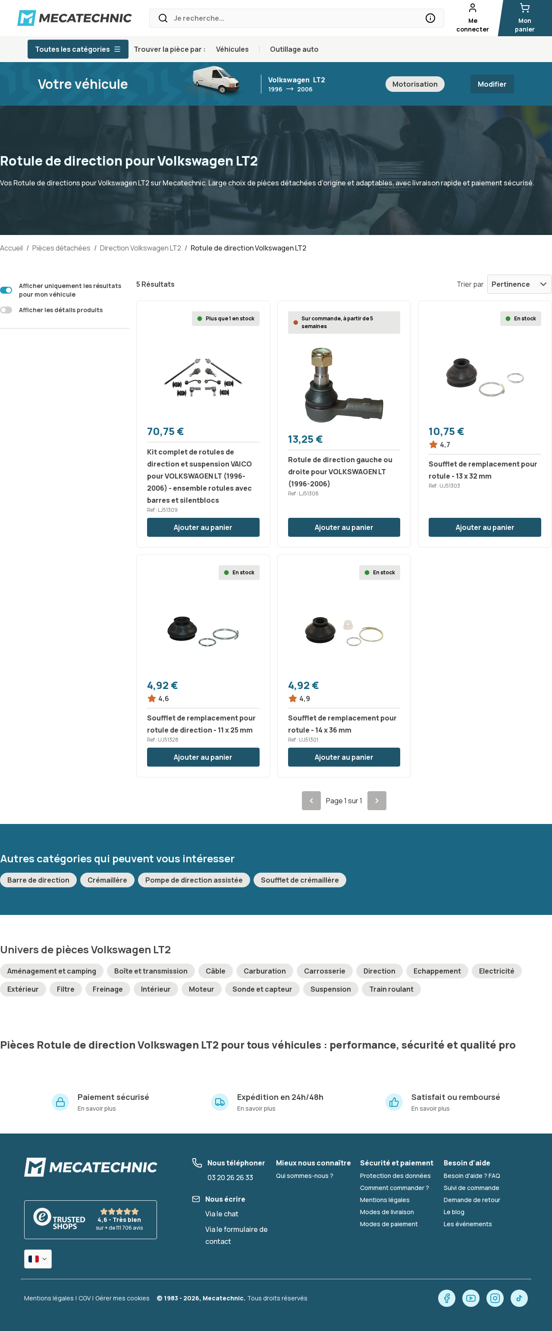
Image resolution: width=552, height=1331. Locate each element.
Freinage (108, 989)
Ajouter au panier (203, 527)
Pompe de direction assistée (194, 880)
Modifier (492, 84)
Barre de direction (38, 880)
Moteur (201, 989)
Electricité (496, 971)
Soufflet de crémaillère (300, 880)
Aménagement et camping (51, 971)
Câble (216, 971)
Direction (379, 971)
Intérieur (156, 989)
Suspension (330, 989)
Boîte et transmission (151, 971)
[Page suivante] (376, 800)
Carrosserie (324, 971)
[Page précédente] (311, 800)
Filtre (66, 989)
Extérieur (23, 989)
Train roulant (391, 989)
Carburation (265, 971)
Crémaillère (107, 880)
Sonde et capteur (262, 989)
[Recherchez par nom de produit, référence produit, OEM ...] (430, 18)
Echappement (437, 971)
